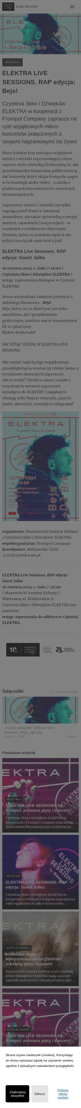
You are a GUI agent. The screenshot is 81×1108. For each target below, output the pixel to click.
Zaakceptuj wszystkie (17, 1093)
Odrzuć (40, 1094)
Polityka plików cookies (62, 1093)
